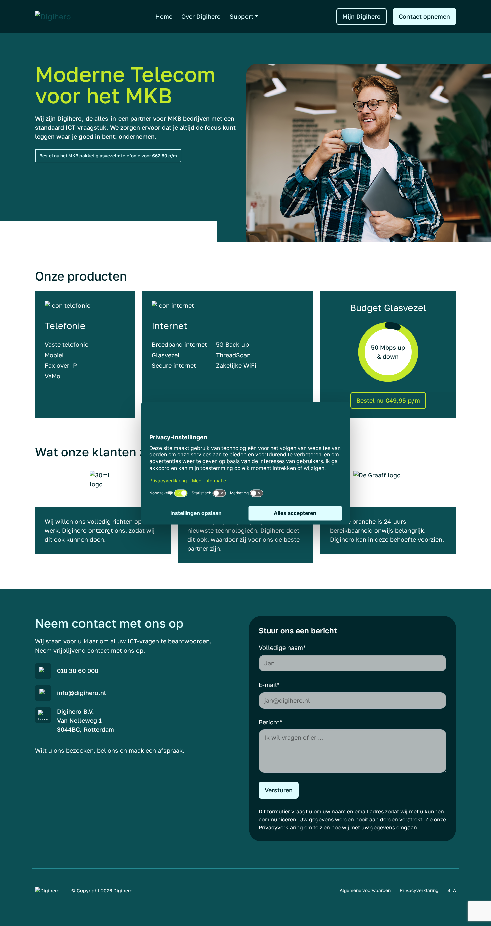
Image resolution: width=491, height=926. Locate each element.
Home (163, 16)
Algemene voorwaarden (365, 890)
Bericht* (270, 722)
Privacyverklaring (281, 827)
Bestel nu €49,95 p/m (388, 400)
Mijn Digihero (361, 16)
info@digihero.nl (81, 692)
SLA (451, 890)
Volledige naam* (282, 647)
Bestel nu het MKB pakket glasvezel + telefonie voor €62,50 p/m (108, 155)
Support (241, 16)
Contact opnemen (424, 16)
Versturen (279, 790)
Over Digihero (201, 16)
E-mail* (269, 684)
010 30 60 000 (77, 670)
